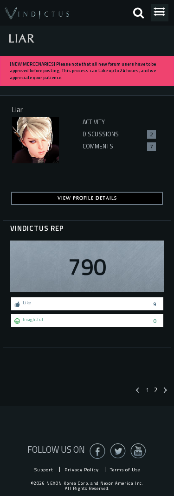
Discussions (118, 134)
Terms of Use (125, 469)
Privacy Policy (81, 469)
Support (43, 469)
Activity (94, 122)
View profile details (87, 198)
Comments (118, 146)
